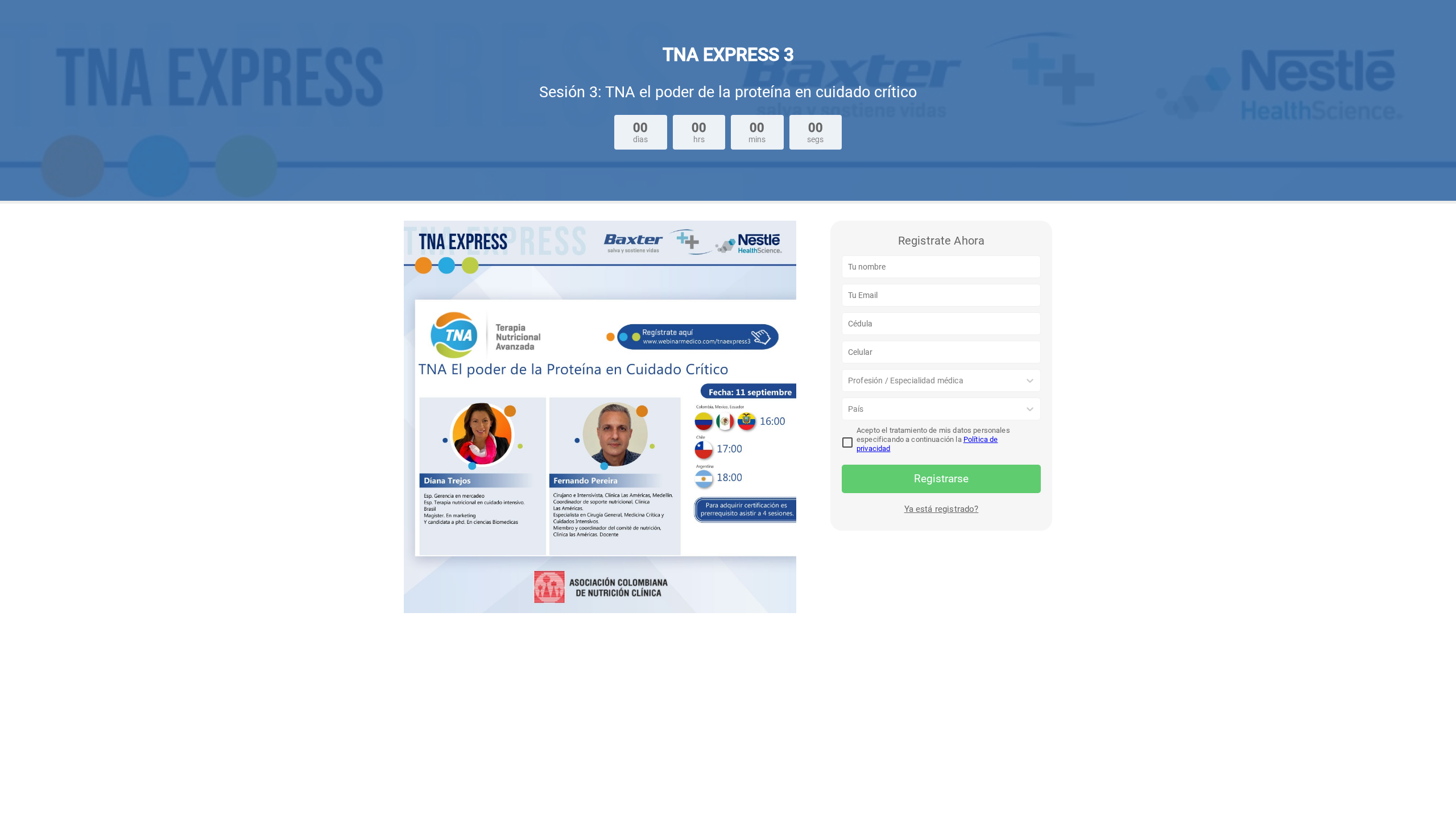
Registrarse (941, 478)
